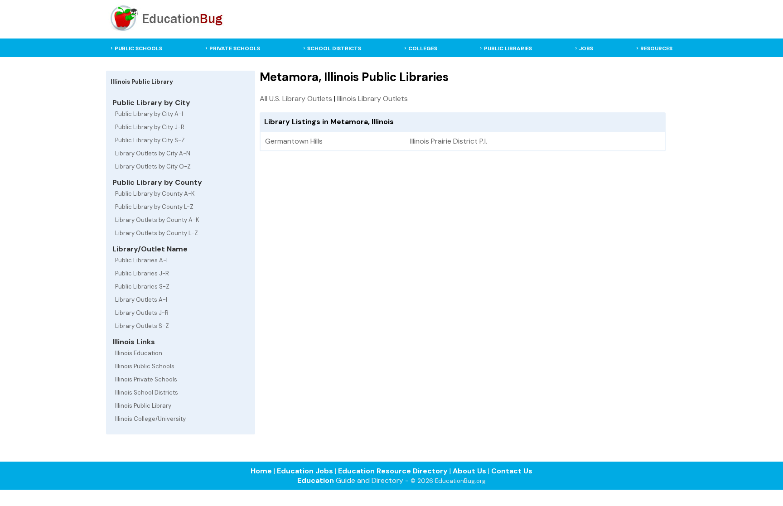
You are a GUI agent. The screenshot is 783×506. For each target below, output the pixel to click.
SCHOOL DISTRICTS (334, 48)
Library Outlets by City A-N (152, 153)
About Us (469, 471)
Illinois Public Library (143, 406)
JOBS (586, 48)
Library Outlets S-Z (142, 326)
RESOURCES (656, 48)
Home (261, 471)
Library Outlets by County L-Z (156, 233)
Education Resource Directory (393, 471)
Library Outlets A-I (141, 300)
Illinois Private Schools (146, 379)
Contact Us (511, 471)
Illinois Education (138, 353)
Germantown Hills (294, 141)
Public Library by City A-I (149, 114)
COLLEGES (422, 48)
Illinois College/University (150, 419)
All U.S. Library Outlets (296, 98)
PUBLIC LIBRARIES (508, 48)
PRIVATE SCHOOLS (234, 48)
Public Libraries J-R (142, 273)
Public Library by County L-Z (154, 207)
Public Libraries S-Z (142, 286)
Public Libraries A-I (141, 260)
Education (315, 480)
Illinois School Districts (146, 392)
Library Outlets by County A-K (157, 220)
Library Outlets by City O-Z (153, 166)
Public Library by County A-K (155, 194)
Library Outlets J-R (142, 313)
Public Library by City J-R (149, 127)
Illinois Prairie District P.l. (448, 141)
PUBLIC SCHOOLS (138, 48)
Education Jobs (305, 471)
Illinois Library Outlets (372, 98)
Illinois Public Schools (144, 366)
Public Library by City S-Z (150, 140)
